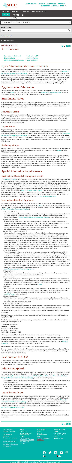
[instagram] (66, 452)
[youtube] (61, 452)
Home (4, 18)
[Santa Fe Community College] (10, 5)
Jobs (38, 436)
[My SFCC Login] (16, 14)
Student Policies (42, 435)
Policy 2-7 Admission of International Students (15, 209)
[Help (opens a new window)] (69, 46)
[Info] (23, 15)
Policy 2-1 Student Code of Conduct (31, 190)
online (12, 92)
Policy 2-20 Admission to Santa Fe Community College (17, 378)
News (62, 6)
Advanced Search (6, 36)
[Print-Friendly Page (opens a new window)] (67, 46)
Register (14, 11)
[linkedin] (55, 452)
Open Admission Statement (12, 56)
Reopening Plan (31, 4)
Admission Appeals (32, 58)
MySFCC (39, 431)
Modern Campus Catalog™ (54, 462)
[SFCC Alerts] (59, 455)
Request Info (51, 4)
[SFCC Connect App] (44, 455)
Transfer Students (32, 60)
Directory (61, 4)
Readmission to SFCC (33, 56)
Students (5, 11)
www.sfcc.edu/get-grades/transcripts (12, 407)
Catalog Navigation (8, 40)
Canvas (39, 433)
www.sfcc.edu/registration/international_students (34, 217)
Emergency (40, 440)
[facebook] (44, 452)
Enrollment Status (9, 58)
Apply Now (6, 14)
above (40, 205)
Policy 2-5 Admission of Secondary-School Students (24, 376)
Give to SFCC (45, 6)
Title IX (22, 436)
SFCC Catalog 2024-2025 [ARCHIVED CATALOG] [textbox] (16, 22)
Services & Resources (38, 11)
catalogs (13, 462)
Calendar (55, 6)
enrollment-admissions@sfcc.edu (51, 92)
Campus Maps (41, 429)
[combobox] (36, 22)
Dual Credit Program (10, 179)
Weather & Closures (43, 438)
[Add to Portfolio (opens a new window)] (62, 46)
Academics (24, 11)
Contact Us (23, 431)
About (22, 429)
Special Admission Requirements (14, 60)
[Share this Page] (65, 46)
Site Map (22, 443)
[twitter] (49, 452)
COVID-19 (42, 4)
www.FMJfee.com (9, 294)
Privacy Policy (24, 441)
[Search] (69, 30)
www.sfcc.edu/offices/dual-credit (46, 196)
